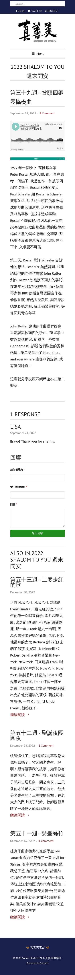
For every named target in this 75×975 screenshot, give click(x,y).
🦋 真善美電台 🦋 (37, 947)
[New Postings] (37, 161)
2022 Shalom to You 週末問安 (37, 71)
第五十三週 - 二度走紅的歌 (37, 582)
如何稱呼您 (17, 469)
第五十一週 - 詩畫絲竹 (37, 833)
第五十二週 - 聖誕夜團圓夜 (37, 735)
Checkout (52, 11)
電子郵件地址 (18, 487)
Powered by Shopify (38, 963)
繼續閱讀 (18, 715)
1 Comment (47, 113)
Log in (20, 11)
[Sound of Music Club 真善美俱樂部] (37, 32)
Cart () (36, 11)
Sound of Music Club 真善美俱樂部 (42, 958)
